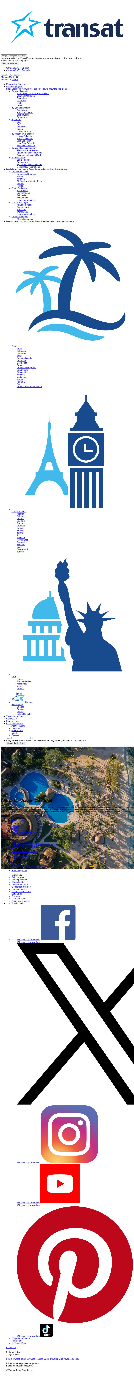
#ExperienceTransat (21, 1338)
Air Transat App (19, 1343)
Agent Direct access (21, 901)
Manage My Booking (10, 77)
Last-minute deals (20, 884)
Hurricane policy (19, 889)
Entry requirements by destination (27, 861)
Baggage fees (18, 863)
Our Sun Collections (21, 856)
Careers (15, 830)
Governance (17, 823)
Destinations (40, 221)
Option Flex (17, 894)
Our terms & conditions (22, 842)
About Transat (18, 821)
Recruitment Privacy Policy (24, 851)
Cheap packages (19, 880)
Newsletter (16, 1341)
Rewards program (14, 86)
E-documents (18, 877)
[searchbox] (18, 738)
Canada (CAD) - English (17, 68)
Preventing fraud (19, 870)
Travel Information (14, 716)
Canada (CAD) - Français (18, 70)
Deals (37, 169)
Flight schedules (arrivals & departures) (30, 866)
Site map (16, 896)
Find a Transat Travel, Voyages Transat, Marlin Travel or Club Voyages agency (42, 1359)
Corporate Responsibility (23, 833)
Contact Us (11, 719)
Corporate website (14, 723)
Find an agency (13, 721)
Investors (16, 825)
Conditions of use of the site (24, 847)
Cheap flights (18, 882)
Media (14, 828)
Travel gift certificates (21, 891)
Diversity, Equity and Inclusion (25, 835)
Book (36, 89)
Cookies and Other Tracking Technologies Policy (34, 844)
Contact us (11, 1347)
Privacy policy (18, 849)
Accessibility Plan (20, 837)
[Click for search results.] (32, 738)
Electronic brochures (21, 887)
